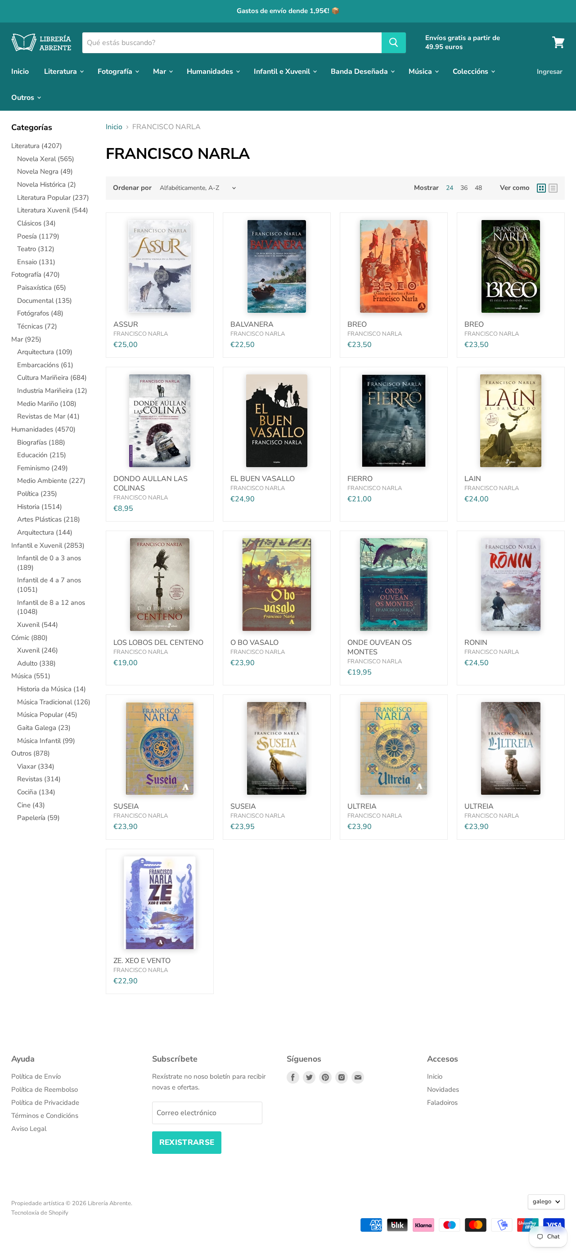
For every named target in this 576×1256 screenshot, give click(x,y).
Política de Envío (36, 1076)
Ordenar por (132, 188)
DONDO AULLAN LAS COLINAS (150, 483)
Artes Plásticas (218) (48, 519)
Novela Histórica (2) (46, 184)
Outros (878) (30, 753)
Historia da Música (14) (51, 688)
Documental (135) (44, 300)
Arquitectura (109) (44, 351)
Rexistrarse (187, 1142)
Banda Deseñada (360, 71)
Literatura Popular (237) (53, 197)
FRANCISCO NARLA (140, 334)
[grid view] (541, 188)
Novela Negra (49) (45, 171)
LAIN (472, 479)
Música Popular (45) (47, 714)
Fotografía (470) (35, 274)
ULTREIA (362, 806)
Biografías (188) (41, 442)
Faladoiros (442, 1102)
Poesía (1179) (38, 236)
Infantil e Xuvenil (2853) (48, 545)
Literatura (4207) (36, 145)
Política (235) (37, 493)
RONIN (475, 643)
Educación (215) (41, 454)
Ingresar (549, 71)
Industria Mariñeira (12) (52, 390)
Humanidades (211, 71)
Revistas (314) (39, 778)
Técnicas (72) (37, 326)
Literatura (61, 71)
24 (449, 188)
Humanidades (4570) (43, 429)
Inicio (20, 71)
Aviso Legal (28, 1128)
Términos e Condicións (44, 1115)
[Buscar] (394, 42)
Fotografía (116, 71)
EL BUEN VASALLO (262, 479)
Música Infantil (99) (46, 740)
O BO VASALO (254, 643)
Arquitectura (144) (44, 532)
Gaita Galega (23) (44, 727)
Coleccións (471, 71)
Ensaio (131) (36, 261)
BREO (357, 324)
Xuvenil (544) (37, 624)
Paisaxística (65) (41, 287)
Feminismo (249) (42, 468)
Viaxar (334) (35, 766)
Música (421, 71)
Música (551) (30, 675)
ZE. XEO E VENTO (142, 961)
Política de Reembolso (44, 1089)
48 (478, 188)
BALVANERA (252, 324)
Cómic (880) (29, 637)
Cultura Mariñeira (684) (52, 377)
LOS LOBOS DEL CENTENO (158, 643)
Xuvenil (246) (37, 650)
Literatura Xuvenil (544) (52, 210)
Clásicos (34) (36, 223)
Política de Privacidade (45, 1102)
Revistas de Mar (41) (48, 416)
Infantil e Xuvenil (283, 71)
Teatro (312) (35, 248)
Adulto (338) (36, 663)
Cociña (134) (36, 792)
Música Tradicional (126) (53, 702)
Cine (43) (31, 805)
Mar (160, 71)
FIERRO (360, 479)
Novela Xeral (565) (45, 158)
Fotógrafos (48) (40, 313)
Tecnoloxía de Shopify (39, 1213)
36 (464, 188)
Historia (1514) (39, 506)
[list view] (553, 188)
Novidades (443, 1089)
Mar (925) (26, 339)
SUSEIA (126, 806)
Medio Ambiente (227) (51, 480)
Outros (23, 97)
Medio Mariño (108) (46, 403)
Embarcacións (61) (45, 364)
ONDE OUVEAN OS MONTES (379, 647)
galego (542, 1201)
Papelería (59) (38, 817)
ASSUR (125, 324)
